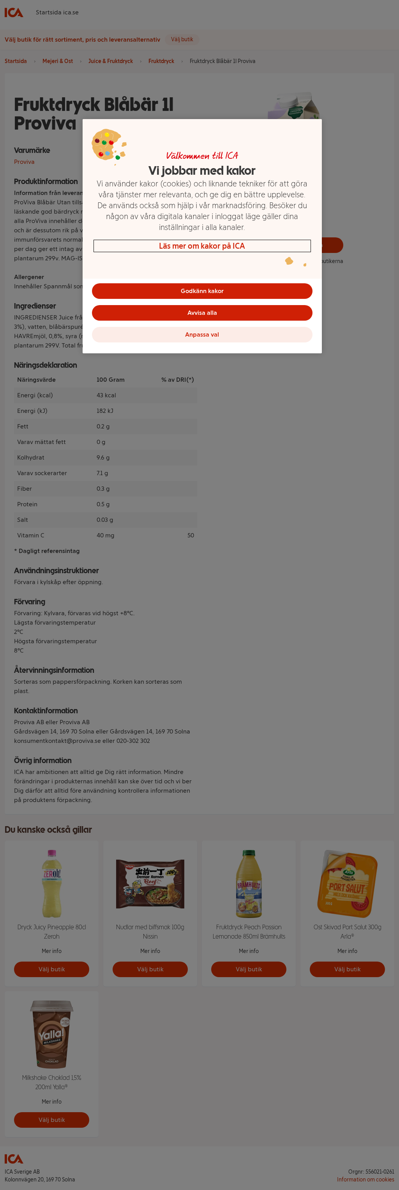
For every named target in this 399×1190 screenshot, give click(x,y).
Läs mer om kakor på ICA (202, 246)
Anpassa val (202, 334)
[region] (202, 236)
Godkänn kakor (202, 291)
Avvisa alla (202, 312)
